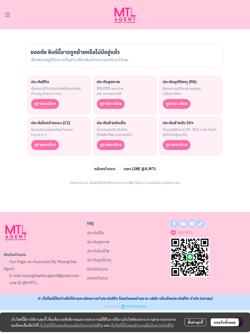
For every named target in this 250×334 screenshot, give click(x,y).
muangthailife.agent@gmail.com (50, 276)
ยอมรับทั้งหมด (225, 322)
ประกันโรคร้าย (98, 251)
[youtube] (183, 224)
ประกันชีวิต (95, 233)
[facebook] (174, 224)
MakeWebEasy (136, 306)
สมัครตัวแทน (97, 278)
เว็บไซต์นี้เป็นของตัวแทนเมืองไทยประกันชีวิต (71, 325)
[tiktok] (201, 224)
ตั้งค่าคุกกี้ (195, 322)
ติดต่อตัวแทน (97, 269)
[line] (192, 224)
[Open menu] (7, 15)
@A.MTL (30, 283)
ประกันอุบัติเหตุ (99, 260)
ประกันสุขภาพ (98, 242)
